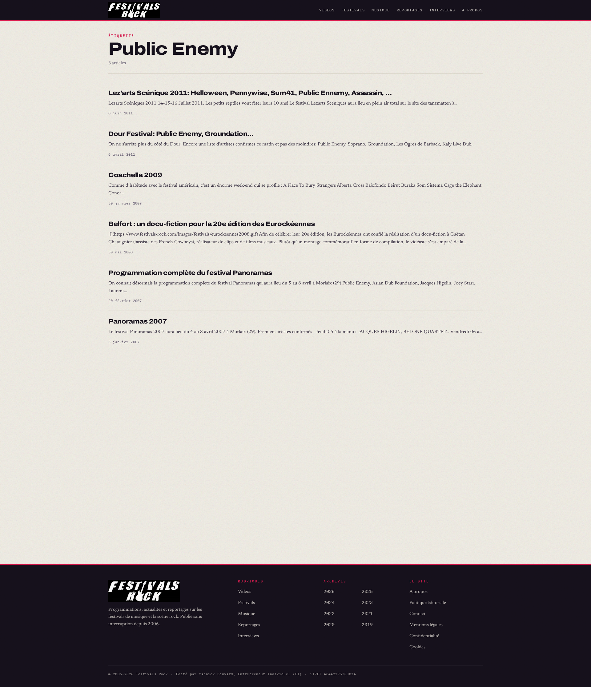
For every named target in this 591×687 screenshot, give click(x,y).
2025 (367, 591)
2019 (367, 624)
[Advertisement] (293, 452)
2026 (329, 591)
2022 (329, 613)
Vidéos (327, 10)
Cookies (417, 647)
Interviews (442, 10)
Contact (417, 614)
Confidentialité (424, 636)
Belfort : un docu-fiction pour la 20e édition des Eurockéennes (211, 223)
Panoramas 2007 (137, 321)
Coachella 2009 (135, 175)
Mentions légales (426, 625)
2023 (367, 602)
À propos (472, 10)
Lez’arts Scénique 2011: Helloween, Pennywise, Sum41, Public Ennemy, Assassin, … (250, 92)
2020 (329, 624)
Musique (381, 10)
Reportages (410, 10)
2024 (329, 602)
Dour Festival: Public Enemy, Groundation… (181, 133)
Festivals (353, 10)
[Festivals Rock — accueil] (134, 10)
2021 (367, 613)
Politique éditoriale (427, 603)
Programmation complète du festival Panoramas (190, 272)
